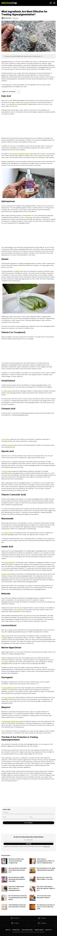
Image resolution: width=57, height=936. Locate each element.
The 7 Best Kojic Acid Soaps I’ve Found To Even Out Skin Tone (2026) (46, 907)
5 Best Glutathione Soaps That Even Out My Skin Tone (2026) (17, 906)
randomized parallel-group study (13, 721)
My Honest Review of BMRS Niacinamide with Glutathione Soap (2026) (17, 879)
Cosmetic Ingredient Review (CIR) (22, 153)
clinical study (8, 532)
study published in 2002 (10, 687)
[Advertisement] (28, 126)
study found (10, 445)
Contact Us (48, 930)
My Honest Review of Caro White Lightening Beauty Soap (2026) (46, 869)
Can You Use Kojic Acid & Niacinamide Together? (44, 897)
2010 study (7, 391)
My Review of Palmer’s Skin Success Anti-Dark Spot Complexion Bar (16, 861)
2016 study (29, 217)
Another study (5, 574)
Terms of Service (38, 930)
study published (9, 562)
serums (25, 102)
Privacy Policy (46, 846)
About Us (8, 930)
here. (42, 56)
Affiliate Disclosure (27, 930)
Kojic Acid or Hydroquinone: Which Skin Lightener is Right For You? (46, 888)
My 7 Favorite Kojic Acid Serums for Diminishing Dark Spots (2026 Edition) (18, 897)
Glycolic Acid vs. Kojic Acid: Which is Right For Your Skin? (45, 878)
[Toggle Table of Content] (17, 91)
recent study (7, 471)
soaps (13, 102)
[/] (50, 3)
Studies (40, 155)
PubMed (16, 271)
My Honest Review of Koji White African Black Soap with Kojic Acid (17, 870)
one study (6, 439)
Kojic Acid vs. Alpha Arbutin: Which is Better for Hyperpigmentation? (16, 888)
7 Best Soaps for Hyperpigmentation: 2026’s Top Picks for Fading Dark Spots (45, 861)
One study (17, 609)
